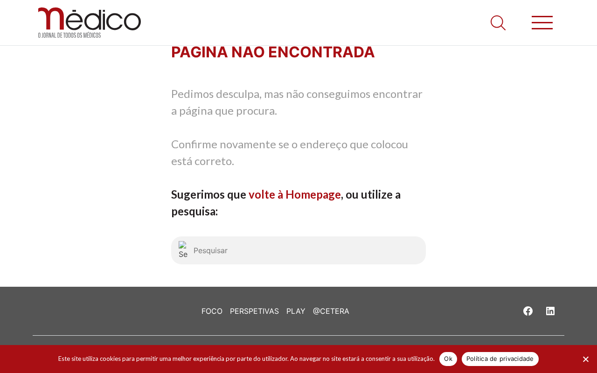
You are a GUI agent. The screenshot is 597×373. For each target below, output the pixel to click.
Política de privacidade (500, 358)
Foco (211, 311)
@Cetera (331, 311)
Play (295, 311)
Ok (448, 358)
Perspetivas (254, 311)
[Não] (585, 359)
